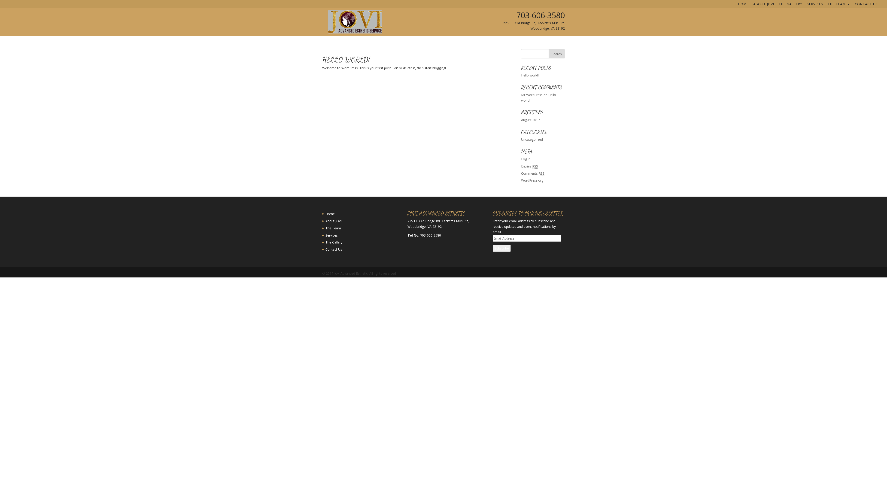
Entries (529, 166)
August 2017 (530, 120)
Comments (532, 173)
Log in (525, 159)
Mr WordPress (532, 95)
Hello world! (346, 59)
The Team (837, 4)
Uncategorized (532, 139)
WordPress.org (532, 180)
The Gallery (790, 4)
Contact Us (866, 4)
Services (815, 4)
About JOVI (763, 4)
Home (743, 4)
